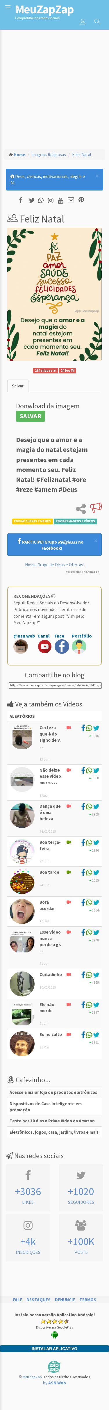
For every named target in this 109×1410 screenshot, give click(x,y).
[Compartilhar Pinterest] (81, 200)
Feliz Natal (81, 154)
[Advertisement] (54, 86)
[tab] (17, 386)
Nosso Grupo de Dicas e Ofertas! (54, 564)
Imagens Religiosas (48, 154)
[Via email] (71, 200)
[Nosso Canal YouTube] (61, 200)
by (54, 1383)
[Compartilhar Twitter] (33, 200)
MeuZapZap (32, 1377)
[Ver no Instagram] (51, 200)
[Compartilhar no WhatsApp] (42, 200)
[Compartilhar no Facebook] (22, 200)
